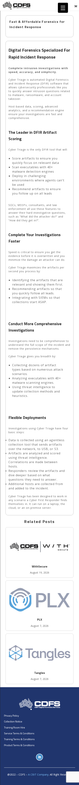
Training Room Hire (14, 727)
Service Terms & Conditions (19, 733)
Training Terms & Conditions (19, 739)
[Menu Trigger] (63, 8)
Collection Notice (13, 721)
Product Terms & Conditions (19, 745)
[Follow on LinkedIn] (39, 757)
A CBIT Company (38, 774)
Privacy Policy (11, 715)
